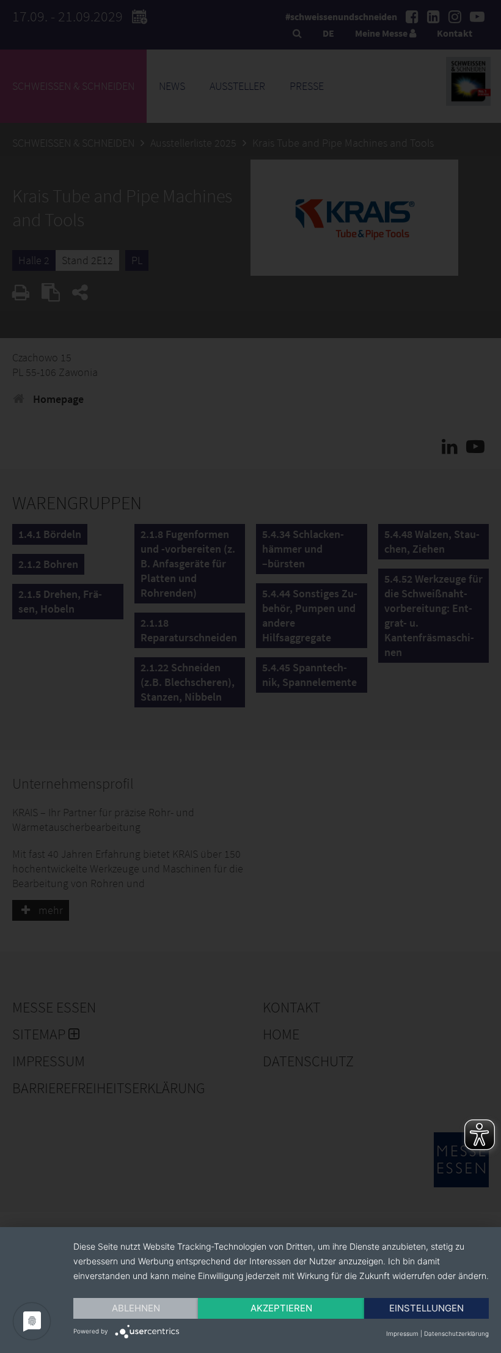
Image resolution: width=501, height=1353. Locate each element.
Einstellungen (426, 1308)
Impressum (402, 1333)
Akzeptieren (281, 1308)
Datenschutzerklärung (456, 1333)
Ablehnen (136, 1308)
